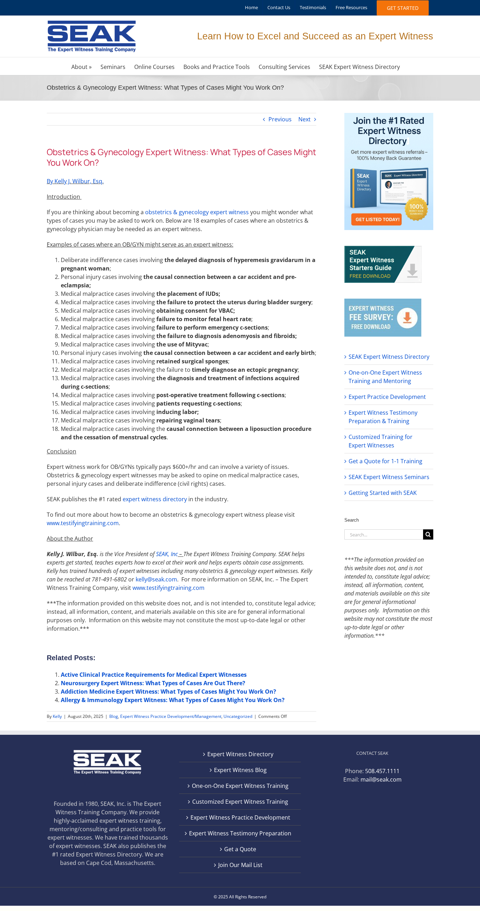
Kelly (57, 716)
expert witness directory (155, 499)
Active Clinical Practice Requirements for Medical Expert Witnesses (154, 675)
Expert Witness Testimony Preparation (240, 833)
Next (304, 119)
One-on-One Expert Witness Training (240, 786)
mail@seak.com (381, 779)
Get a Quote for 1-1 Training (385, 461)
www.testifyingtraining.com (83, 523)
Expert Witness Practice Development (240, 817)
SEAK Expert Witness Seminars (389, 477)
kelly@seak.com (156, 579)
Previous (280, 119)
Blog (113, 716)
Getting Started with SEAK (383, 493)
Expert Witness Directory (240, 754)
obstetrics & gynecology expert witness (197, 212)
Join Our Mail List (240, 865)
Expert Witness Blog (240, 770)
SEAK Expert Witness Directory (389, 357)
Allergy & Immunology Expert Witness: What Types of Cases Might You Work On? (173, 700)
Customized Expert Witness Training (240, 801)
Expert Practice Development (387, 397)
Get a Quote (240, 849)
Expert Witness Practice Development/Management (170, 716)
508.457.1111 (382, 771)
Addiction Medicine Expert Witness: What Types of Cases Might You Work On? (168, 691)
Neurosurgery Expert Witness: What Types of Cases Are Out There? (153, 683)
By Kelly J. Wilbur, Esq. (75, 181)
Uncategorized (237, 716)
